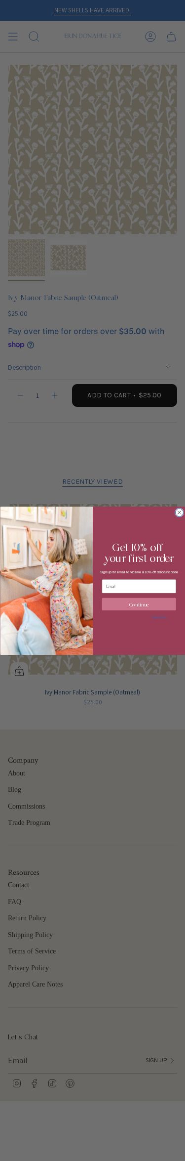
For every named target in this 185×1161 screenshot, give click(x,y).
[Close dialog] (179, 512)
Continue (138, 603)
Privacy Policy (158, 617)
